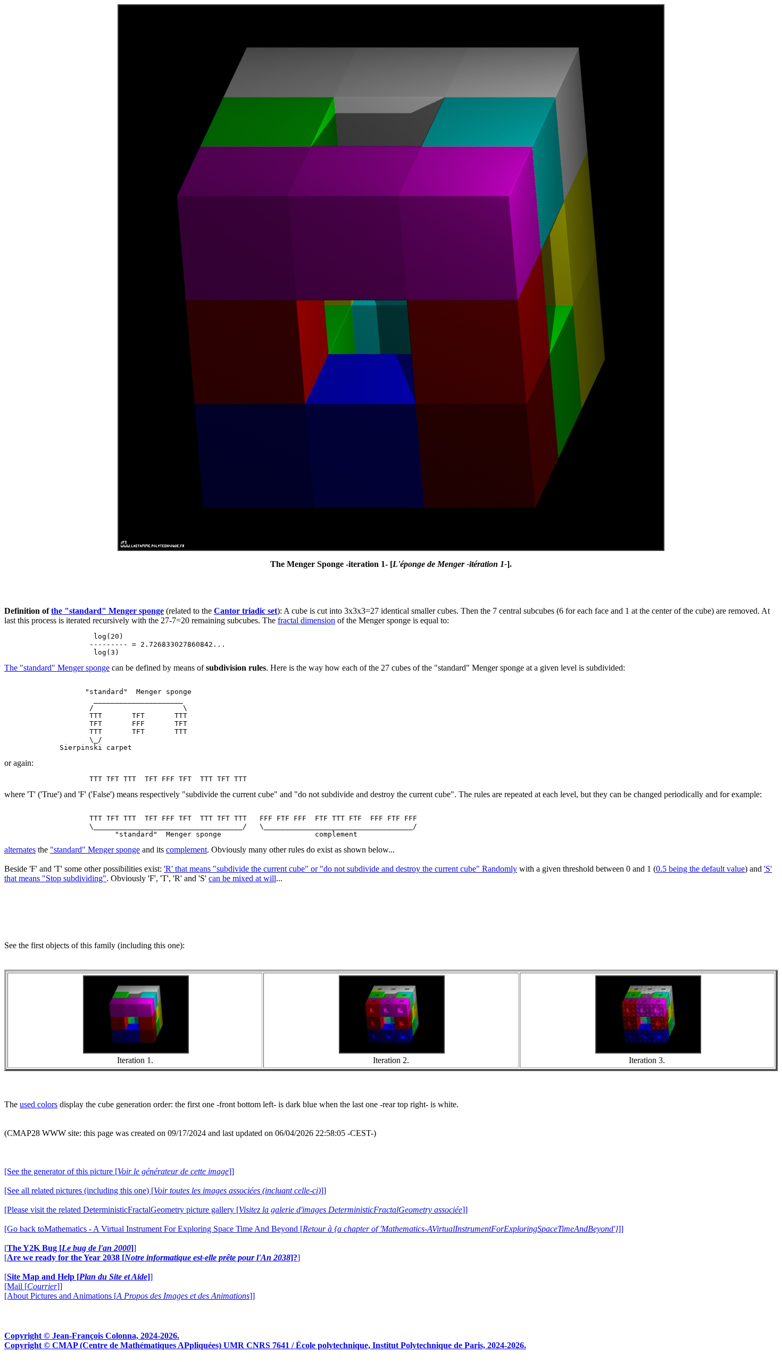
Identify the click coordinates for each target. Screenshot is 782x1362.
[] (70, 1247)
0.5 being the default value (700, 868)
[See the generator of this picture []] (119, 1171)
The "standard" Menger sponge (57, 667)
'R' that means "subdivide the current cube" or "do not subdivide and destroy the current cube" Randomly (340, 868)
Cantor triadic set (245, 610)
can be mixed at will (242, 878)
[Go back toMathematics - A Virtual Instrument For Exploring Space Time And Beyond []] (313, 1228)
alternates (20, 849)
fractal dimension (306, 620)
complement (186, 849)
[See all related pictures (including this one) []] (165, 1190)
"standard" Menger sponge (95, 849)
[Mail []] (33, 1286)
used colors (38, 1104)
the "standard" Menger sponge (107, 610)
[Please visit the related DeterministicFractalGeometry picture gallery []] (236, 1209)
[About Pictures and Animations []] (129, 1295)
